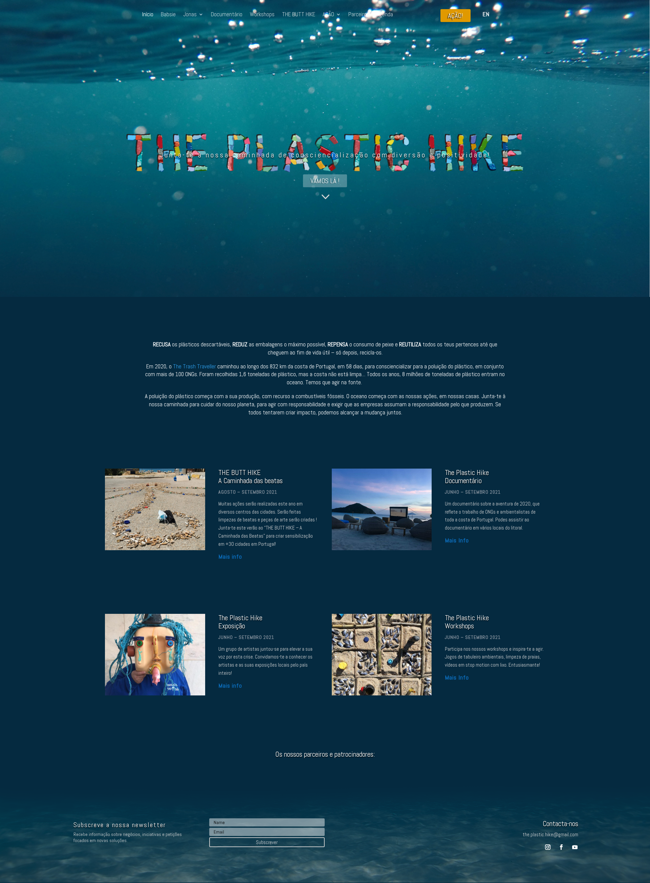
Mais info (230, 556)
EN (485, 14)
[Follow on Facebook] (561, 847)
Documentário (226, 15)
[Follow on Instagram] (547, 847)
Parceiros (358, 15)
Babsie (168, 15)
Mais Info (457, 540)
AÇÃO (328, 15)
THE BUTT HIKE (298, 15)
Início (147, 15)
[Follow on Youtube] (574, 847)
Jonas (190, 15)
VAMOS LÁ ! (325, 180)
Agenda (385, 15)
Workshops (262, 15)
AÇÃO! (455, 15)
